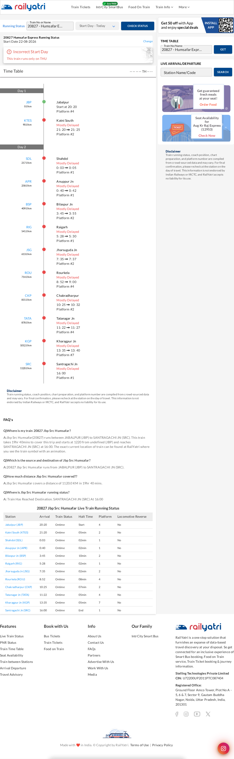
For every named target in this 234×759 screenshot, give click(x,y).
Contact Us (96, 642)
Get (223, 49)
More (183, 7)
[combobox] (46, 26)
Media (92, 674)
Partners (94, 655)
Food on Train (54, 649)
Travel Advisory (11, 674)
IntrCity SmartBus (109, 7)
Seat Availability (11, 655)
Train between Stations (16, 662)
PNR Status (8, 642)
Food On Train (139, 7)
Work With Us (98, 668)
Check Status (138, 26)
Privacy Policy (162, 745)
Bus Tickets (52, 636)
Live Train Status (12, 636)
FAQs (92, 649)
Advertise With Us (101, 662)
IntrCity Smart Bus (145, 636)
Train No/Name (173, 45)
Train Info (163, 7)
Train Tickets (80, 7)
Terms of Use (139, 745)
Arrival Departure (13, 668)
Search (223, 72)
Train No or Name (40, 22)
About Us (94, 636)
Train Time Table (12, 649)
